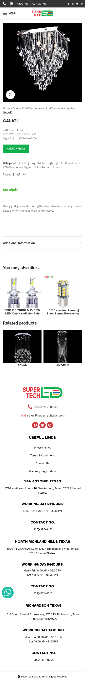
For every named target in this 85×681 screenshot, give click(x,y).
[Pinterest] (42, 425)
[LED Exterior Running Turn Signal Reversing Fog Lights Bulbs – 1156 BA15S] (62, 294)
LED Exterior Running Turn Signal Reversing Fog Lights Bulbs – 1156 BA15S (62, 315)
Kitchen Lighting (47, 163)
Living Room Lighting (46, 167)
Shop (16, 108)
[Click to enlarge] (10, 94)
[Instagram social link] (73, 3)
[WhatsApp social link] (82, 3)
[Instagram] (50, 425)
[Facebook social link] (69, 3)
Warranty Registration (42, 471)
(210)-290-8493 (42, 529)
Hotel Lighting (26, 163)
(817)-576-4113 (42, 593)
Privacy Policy (42, 447)
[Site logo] (42, 13)
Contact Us (42, 463)
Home (6, 108)
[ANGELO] (62, 349)
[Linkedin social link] (24, 174)
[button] (7, 63)
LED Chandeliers (32, 108)
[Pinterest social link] (77, 3)
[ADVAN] (22, 349)
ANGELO (62, 365)
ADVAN (22, 365)
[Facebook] (35, 425)
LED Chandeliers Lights (59, 108)
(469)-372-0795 (43, 660)
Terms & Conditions (42, 455)
